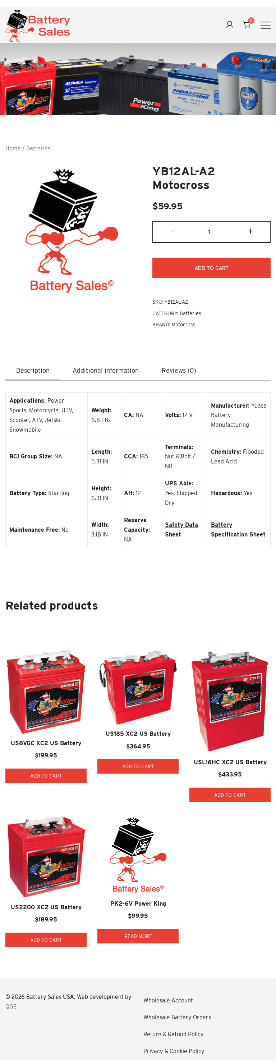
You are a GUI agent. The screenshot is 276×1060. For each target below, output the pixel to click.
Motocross (183, 324)
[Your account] (229, 25)
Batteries (38, 148)
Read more (138, 936)
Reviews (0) (179, 370)
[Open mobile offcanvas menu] (266, 25)
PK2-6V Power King (138, 903)
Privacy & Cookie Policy (173, 1051)
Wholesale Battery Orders (177, 1017)
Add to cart (212, 268)
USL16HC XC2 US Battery (230, 762)
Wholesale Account (168, 1000)
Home (13, 148)
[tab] (32, 371)
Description (33, 370)
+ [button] (250, 231)
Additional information (106, 370)
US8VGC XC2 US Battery (46, 743)
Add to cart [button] (46, 776)
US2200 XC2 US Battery (46, 907)
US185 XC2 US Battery (138, 733)
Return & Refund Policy (173, 1034)
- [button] (172, 231)
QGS (11, 1006)
